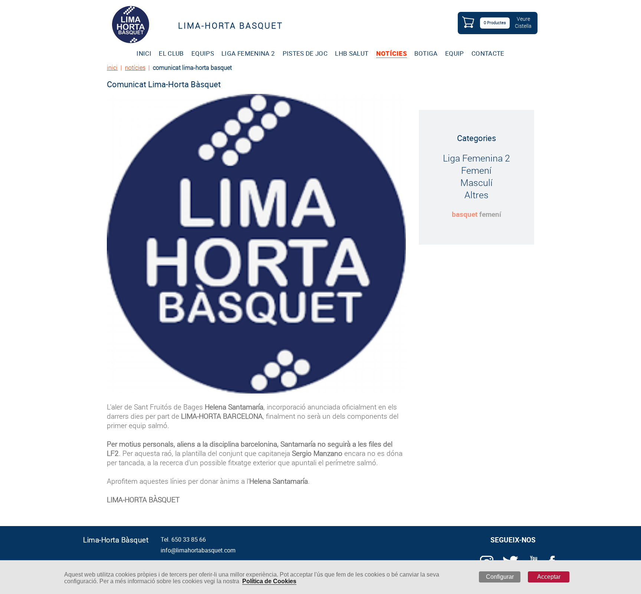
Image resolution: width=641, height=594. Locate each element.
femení (490, 214)
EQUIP (454, 53)
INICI (144, 53)
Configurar (500, 577)
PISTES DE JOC (305, 53)
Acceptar (549, 577)
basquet (464, 214)
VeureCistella (523, 22)
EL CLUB (171, 53)
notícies (135, 67)
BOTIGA (426, 53)
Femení (476, 170)
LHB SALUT (351, 53)
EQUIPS (202, 53)
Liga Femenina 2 (476, 158)
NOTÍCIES (391, 53)
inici (112, 67)
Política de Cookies (269, 581)
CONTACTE (487, 53)
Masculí (476, 182)
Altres (476, 195)
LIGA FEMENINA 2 (248, 53)
